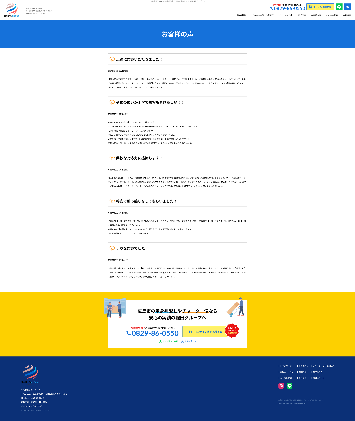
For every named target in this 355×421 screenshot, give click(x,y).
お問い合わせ (318, 378)
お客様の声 (316, 15)
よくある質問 (332, 15)
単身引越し (242, 15)
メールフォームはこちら (31, 406)
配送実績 (302, 15)
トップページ (286, 366)
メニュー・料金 (285, 15)
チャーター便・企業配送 (263, 15)
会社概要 (347, 15)
